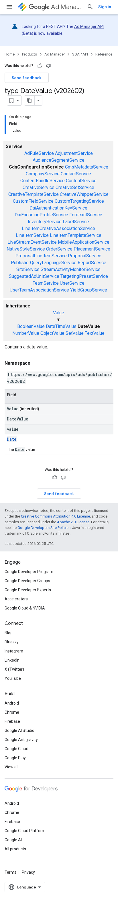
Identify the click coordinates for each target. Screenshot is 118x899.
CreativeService (38, 187)
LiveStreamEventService (32, 242)
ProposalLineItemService (41, 255)
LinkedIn (12, 660)
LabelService (76, 221)
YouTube (13, 678)
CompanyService (43, 173)
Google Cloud (16, 748)
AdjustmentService (74, 153)
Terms (10, 872)
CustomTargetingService (79, 201)
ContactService (76, 173)
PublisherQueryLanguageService (43, 262)
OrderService (59, 249)
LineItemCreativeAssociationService (58, 228)
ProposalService (84, 255)
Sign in (104, 7)
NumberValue (25, 333)
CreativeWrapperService (84, 194)
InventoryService (45, 221)
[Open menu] (9, 7)
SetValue (75, 333)
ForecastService (85, 214)
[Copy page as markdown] (29, 100)
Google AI (13, 840)
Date (12, 439)
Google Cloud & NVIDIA (25, 608)
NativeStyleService (26, 249)
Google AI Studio (19, 730)
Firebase (12, 721)
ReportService (92, 262)
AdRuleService (39, 153)
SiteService (28, 269)
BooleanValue (31, 326)
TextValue (95, 333)
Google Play (15, 758)
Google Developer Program (29, 571)
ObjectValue (52, 333)
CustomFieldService (33, 201)
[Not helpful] (48, 65)
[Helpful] (40, 65)
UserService (72, 283)
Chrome (12, 712)
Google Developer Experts (28, 590)
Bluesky (12, 642)
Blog (9, 633)
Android (12, 703)
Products (29, 54)
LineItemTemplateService (75, 235)
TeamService (46, 283)
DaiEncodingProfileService (41, 214)
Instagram (14, 651)
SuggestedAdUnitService (34, 276)
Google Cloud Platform (25, 830)
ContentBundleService (42, 180)
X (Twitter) (14, 669)
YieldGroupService (88, 290)
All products (15, 849)
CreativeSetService (75, 187)
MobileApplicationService (83, 242)
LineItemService (32, 235)
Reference (103, 54)
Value (58, 312)
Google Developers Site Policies (43, 528)
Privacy (28, 872)
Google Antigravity (21, 739)
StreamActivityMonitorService (71, 269)
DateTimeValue (61, 326)
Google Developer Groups (27, 580)
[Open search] (90, 6)
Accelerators (16, 599)
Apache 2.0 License (73, 522)
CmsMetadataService (86, 167)
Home (10, 54)
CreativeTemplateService (33, 194)
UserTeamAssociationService (39, 290)
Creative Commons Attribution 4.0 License (55, 516)
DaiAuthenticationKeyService (58, 208)
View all (11, 767)
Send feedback (27, 77)
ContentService (81, 180)
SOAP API (80, 54)
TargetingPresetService (84, 276)
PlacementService (92, 249)
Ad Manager (66, 7)
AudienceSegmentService (58, 160)
